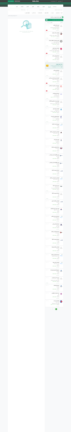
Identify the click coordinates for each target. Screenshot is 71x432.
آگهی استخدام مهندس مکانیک (56, 17)
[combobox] (17, 10)
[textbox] (17, 10)
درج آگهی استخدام (11, 1)
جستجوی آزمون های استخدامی (12, 15)
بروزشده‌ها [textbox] (48, 22)
